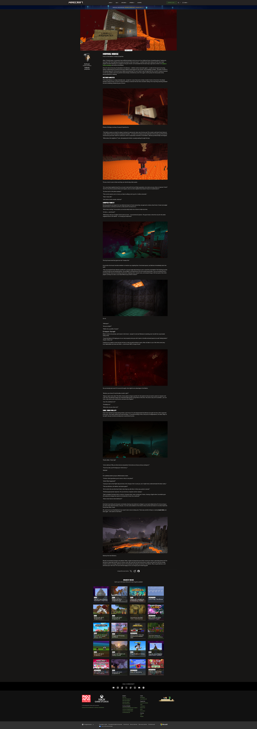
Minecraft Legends (125, 702)
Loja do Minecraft (143, 699)
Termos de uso (126, 724)
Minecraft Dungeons (126, 700)
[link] (113, 687)
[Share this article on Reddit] (135, 571)
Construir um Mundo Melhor (127, 710)
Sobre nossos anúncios (143, 724)
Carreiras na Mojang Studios (127, 709)
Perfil (141, 714)
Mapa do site (142, 707)
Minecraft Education (126, 703)
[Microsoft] (163, 724)
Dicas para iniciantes (144, 702)
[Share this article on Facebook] (139, 571)
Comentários (142, 706)
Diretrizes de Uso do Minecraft (87, 707)
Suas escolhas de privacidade (107, 726)
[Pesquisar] (179, 2)
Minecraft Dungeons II (126, 699)
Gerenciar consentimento (99, 707)
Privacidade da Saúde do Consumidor (115, 724)
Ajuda (141, 704)
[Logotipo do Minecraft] (75, 2)
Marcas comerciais (133, 724)
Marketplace (142, 697)
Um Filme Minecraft (126, 712)
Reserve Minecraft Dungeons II (134, 7)
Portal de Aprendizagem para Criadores (129, 707)
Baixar (141, 709)
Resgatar (142, 716)
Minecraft (124, 697)
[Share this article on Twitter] (131, 571)
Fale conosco (142, 710)
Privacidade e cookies (103, 724)
